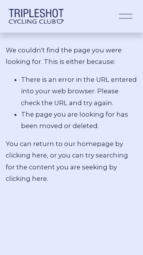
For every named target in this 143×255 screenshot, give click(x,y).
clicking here (26, 155)
